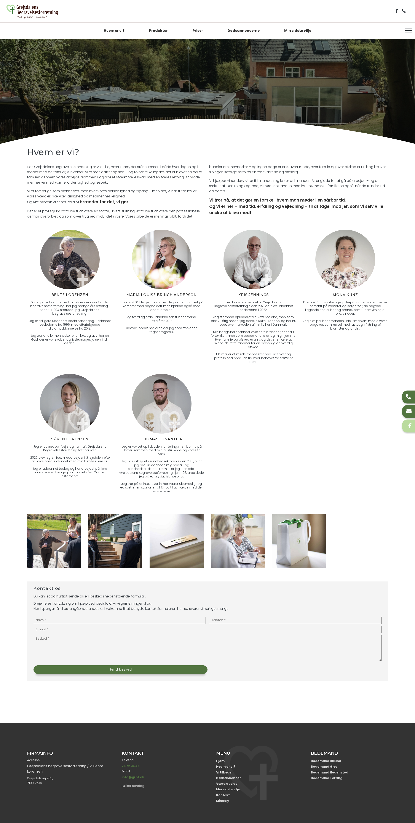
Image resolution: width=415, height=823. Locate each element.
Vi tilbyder (224, 772)
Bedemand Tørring (326, 778)
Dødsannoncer (228, 778)
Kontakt (223, 795)
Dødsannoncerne (244, 30)
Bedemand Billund (326, 760)
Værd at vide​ (227, 783)
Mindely (222, 800)
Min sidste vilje (297, 30)
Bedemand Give (324, 766)
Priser (198, 30)
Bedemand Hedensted (329, 772)
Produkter (158, 30)
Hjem (220, 760)
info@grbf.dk (133, 777)
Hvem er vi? (114, 30)
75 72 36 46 (130, 766)
